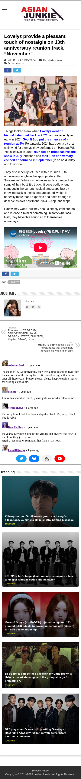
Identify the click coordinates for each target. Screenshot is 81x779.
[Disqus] (40, 406)
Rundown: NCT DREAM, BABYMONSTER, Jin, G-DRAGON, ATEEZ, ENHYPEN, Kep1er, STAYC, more (26, 334)
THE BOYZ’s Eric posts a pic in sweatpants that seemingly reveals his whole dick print (54, 346)
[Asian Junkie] (40, 12)
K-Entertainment (53, 60)
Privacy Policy (40, 770)
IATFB (11, 60)
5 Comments (16, 63)
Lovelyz (14, 282)
